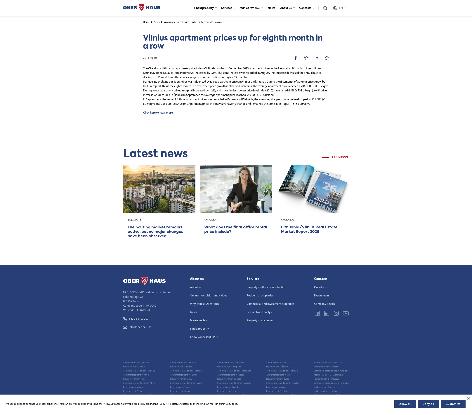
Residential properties (260, 295)
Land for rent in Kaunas (180, 391)
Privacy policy (230, 404)
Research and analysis (260, 312)
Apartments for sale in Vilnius (136, 363)
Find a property (204, 8)
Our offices (320, 287)
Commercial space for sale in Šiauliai (282, 371)
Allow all (405, 404)
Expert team (321, 295)
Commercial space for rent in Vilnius (139, 383)
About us (286, 8)
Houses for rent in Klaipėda (229, 379)
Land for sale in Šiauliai (276, 387)
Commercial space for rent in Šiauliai (282, 383)
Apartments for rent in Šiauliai (279, 375)
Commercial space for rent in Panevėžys (331, 383)
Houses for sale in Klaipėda (229, 367)
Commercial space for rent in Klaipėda (234, 383)
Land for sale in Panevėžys (325, 387)
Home (146, 22)
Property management (261, 320)
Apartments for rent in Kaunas (183, 375)
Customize (453, 404)
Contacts (305, 8)
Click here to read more (158, 112)
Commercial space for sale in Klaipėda (234, 371)
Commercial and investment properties (270, 304)
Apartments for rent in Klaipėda (231, 375)
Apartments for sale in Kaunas (183, 363)
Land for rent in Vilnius (133, 391)
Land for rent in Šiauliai (276, 391)
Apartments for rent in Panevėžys (328, 375)
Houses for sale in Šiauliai (277, 367)
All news (339, 157)
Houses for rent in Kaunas (181, 379)
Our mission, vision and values (208, 295)
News (271, 8)
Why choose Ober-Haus (204, 304)
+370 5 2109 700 (138, 318)
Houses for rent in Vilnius (134, 379)
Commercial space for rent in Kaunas (186, 383)
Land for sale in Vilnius (133, 387)
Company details (324, 304)
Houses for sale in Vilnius (134, 367)
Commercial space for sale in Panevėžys (331, 371)
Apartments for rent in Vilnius (136, 375)
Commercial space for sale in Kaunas (186, 371)
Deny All (428, 404)
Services (226, 8)
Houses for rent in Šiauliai (277, 379)
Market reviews (250, 8)
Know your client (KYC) (204, 337)
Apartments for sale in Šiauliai (279, 363)
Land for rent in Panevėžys (325, 391)
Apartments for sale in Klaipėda (231, 363)
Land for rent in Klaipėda (228, 391)
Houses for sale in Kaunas (181, 367)
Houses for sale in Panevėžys (326, 367)
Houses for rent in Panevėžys (326, 379)
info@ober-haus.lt (140, 327)
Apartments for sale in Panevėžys (328, 363)
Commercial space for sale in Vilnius (139, 371)
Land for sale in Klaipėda (228, 387)
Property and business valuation (266, 287)
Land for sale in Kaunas (180, 387)
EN (341, 8)
